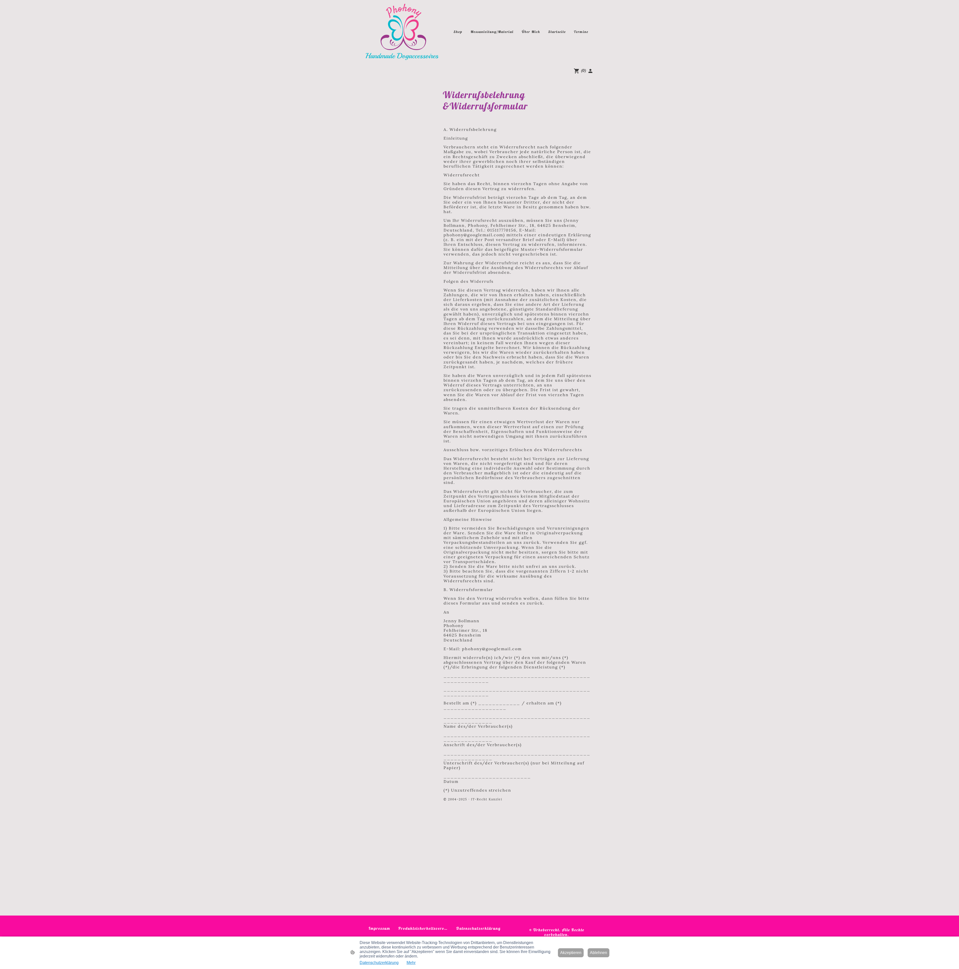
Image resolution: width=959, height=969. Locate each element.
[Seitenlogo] (402, 32)
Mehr (411, 963)
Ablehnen (598, 953)
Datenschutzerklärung (379, 963)
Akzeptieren (570, 953)
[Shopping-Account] (590, 71)
